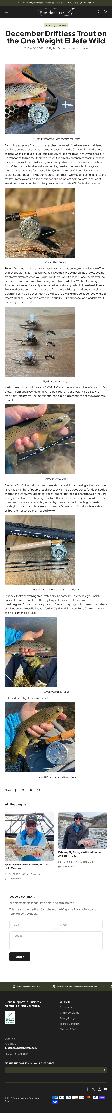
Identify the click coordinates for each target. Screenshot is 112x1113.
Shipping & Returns (70, 1029)
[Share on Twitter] (23, 790)
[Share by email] (38, 790)
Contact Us (66, 1007)
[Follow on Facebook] (87, 1089)
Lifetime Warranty (69, 1012)
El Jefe (36, 138)
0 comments (82, 48)
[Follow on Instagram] (99, 1089)
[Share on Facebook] (16, 790)
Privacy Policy (82, 909)
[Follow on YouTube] (105, 1089)
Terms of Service (19, 913)
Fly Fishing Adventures (56, 25)
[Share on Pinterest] (31, 790)
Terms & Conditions (70, 1023)
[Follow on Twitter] (93, 1089)
